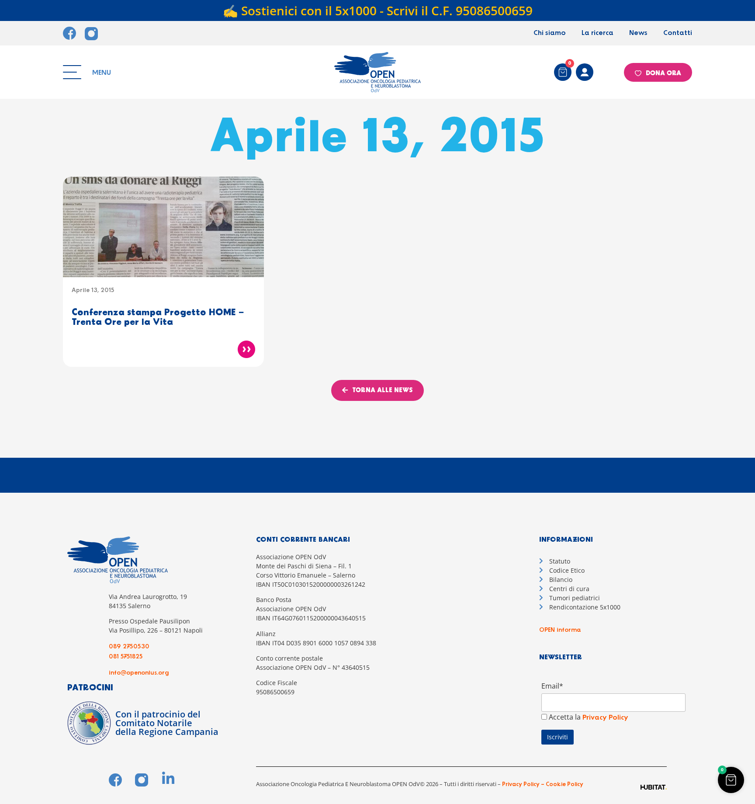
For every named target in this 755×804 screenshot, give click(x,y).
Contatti (677, 33)
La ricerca (597, 33)
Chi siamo (549, 33)
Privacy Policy (605, 717)
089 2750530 (129, 647)
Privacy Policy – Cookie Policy (542, 784)
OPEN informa (560, 630)
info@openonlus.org (139, 673)
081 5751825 (126, 657)
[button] (731, 780)
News (638, 33)
